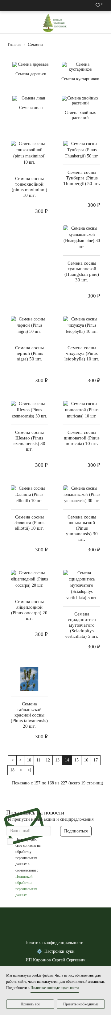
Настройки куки (59, 951)
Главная (14, 44)
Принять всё (30, 1004)
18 (12, 770)
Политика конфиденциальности (54, 942)
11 (38, 760)
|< (12, 760)
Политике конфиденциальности (55, 988)
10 (29, 760)
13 (57, 760)
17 (95, 760)
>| (29, 770)
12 (48, 760)
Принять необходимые (80, 1004)
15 (76, 760)
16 (86, 760)
